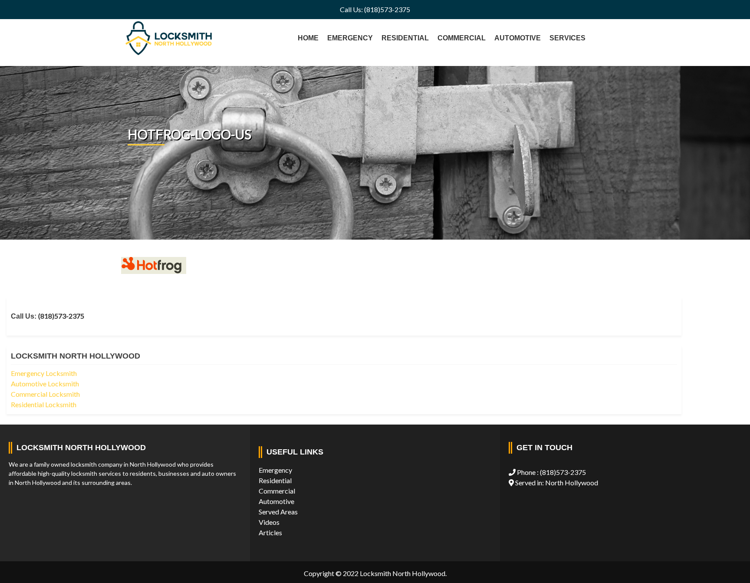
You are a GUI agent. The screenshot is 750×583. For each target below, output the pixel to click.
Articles (270, 532)
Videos (269, 522)
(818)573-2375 (61, 316)
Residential (275, 480)
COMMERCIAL (462, 38)
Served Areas (278, 511)
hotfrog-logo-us (189, 134)
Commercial (277, 491)
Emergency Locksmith (44, 373)
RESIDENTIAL (405, 38)
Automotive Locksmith (45, 383)
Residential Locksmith (43, 404)
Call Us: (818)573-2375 (375, 9)
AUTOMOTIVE (517, 38)
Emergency (275, 470)
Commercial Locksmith (45, 394)
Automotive (276, 501)
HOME (308, 38)
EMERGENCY (350, 38)
